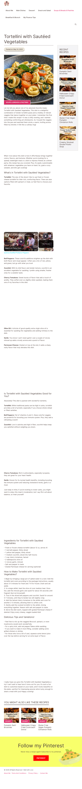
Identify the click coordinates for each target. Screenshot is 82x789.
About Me (9, 10)
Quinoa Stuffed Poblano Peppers (20, 235)
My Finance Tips (29, 17)
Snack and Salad (44, 10)
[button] (75, 24)
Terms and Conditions (19, 773)
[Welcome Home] (6, 3)
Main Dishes (21, 10)
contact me (44, 773)
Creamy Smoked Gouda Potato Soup (67, 144)
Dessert (32, 10)
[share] (34, 234)
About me (7, 773)
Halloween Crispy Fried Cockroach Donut (28, 727)
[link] (7, 235)
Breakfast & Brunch (13, 17)
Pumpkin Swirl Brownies (10, 726)
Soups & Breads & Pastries (64, 10)
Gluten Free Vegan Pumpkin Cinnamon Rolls (45, 727)
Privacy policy (33, 773)
